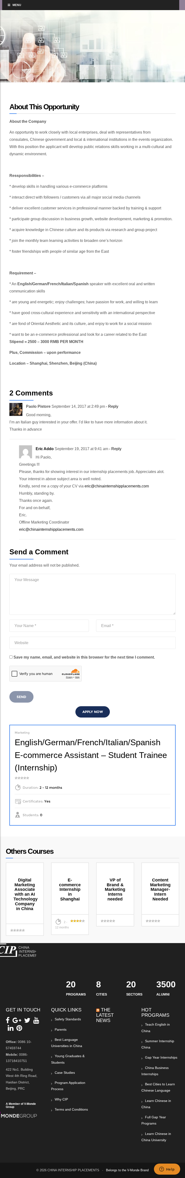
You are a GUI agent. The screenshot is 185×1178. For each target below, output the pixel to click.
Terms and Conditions (71, 1109)
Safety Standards (68, 1019)
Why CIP (61, 1099)
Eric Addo (45, 449)
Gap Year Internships (161, 1057)
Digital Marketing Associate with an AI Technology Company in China (25, 894)
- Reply (112, 406)
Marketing (22, 732)
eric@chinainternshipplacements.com (117, 486)
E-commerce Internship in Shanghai (70, 889)
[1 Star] (16, 778)
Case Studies (65, 1072)
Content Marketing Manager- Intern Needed (160, 889)
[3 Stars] (21, 778)
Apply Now (92, 712)
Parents (60, 1029)
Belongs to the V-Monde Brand (127, 1170)
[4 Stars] (24, 778)
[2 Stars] (19, 778)
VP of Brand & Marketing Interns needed (115, 889)
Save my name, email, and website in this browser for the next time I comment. (84, 657)
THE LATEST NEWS (105, 1015)
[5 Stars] (27, 778)
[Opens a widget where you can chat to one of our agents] (167, 1170)
